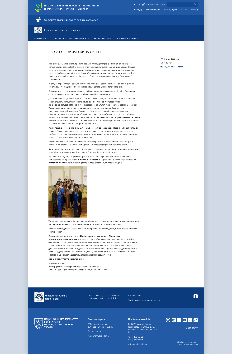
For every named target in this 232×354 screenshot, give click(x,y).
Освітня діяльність (78, 38)
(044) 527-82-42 (95, 331)
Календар (138, 10)
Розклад (194, 10)
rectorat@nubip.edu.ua (98, 336)
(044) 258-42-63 (135, 336)
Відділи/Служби (170, 10)
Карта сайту (191, 328)
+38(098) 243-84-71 (136, 295)
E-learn (184, 10)
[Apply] (195, 4)
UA (135, 5)
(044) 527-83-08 (135, 339)
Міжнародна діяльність (127, 38)
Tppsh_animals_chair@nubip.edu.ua (144, 300)
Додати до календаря (173, 66)
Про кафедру (40, 38)
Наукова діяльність (102, 38)
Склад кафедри (59, 38)
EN (139, 5)
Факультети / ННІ (153, 10)
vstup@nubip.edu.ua (137, 344)
